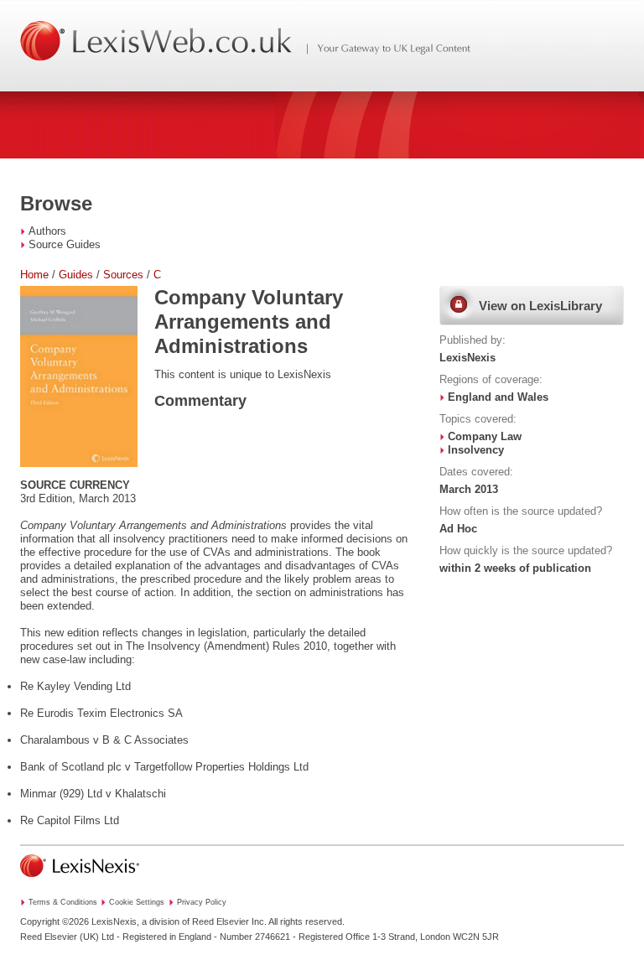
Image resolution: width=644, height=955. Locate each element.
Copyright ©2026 (54, 921)
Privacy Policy (201, 902)
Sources (123, 274)
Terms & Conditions (63, 902)
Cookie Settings (136, 902)
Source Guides (65, 244)
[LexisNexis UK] (79, 882)
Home (34, 274)
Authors (47, 231)
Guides (76, 274)
